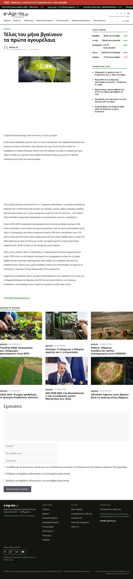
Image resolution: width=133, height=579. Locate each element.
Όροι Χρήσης (76, 509)
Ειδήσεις (7, 29)
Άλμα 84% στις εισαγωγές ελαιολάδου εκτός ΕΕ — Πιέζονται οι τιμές (111, 82)
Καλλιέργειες (99, 20)
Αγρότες (17, 20)
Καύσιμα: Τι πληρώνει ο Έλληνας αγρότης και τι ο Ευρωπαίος (64, 351)
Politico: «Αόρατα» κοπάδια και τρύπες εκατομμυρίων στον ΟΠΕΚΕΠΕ (108, 350)
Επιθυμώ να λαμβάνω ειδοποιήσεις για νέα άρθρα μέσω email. (38, 480)
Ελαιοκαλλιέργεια (44, 20)
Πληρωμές (28, 20)
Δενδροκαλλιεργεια (81, 20)
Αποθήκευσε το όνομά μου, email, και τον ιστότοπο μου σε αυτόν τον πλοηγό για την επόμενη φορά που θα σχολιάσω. (66, 466)
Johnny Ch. (14, 47)
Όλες (126, 21)
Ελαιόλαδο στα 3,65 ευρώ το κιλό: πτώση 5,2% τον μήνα (110, 100)
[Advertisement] (44, 113)
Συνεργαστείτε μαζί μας (81, 513)
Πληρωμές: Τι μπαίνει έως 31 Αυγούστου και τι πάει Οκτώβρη (39, 2)
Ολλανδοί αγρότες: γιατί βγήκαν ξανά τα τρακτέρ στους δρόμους (110, 396)
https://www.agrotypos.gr (19, 298)
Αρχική (7, 20)
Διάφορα (46, 539)
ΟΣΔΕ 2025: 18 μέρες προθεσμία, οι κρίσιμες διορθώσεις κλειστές (19, 396)
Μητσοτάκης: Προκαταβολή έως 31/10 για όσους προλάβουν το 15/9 (109, 92)
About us (75, 526)
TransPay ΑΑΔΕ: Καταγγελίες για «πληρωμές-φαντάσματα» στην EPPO (16, 350)
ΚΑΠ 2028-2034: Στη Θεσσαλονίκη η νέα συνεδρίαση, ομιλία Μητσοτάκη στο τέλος (64, 395)
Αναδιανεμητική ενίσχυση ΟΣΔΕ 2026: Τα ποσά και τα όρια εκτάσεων (109, 109)
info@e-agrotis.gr (108, 521)
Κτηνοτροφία (62, 20)
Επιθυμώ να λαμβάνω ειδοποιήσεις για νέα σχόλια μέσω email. (38, 473)
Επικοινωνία (76, 518)
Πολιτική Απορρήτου (80, 522)
